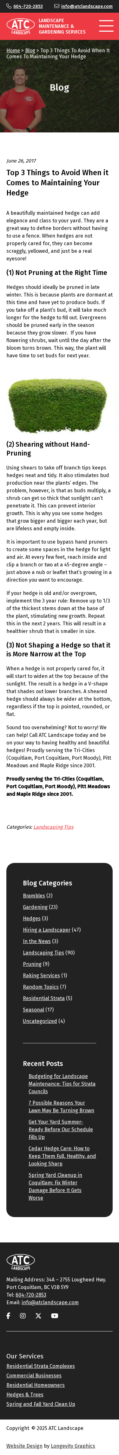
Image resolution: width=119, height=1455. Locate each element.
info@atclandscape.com (87, 6)
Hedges (32, 919)
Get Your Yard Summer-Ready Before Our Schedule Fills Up (61, 1129)
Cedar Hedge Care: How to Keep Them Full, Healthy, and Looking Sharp (62, 1156)
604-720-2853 (28, 6)
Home (13, 51)
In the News (37, 941)
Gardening (35, 907)
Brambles (34, 896)
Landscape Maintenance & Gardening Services (62, 26)
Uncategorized (40, 1021)
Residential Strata (44, 998)
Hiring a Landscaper (46, 930)
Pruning (32, 964)
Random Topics (41, 987)
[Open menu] (106, 26)
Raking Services (41, 976)
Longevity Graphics (73, 1446)
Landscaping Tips (53, 827)
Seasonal (33, 1010)
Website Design (24, 1446)
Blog (30, 51)
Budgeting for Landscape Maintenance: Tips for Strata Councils (62, 1083)
